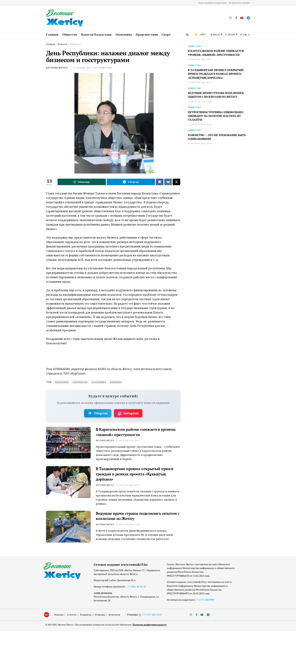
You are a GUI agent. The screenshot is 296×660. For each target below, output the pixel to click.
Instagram (131, 413)
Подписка (86, 614)
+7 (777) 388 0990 (205, 599)
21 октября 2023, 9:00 (84, 67)
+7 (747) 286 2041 (152, 614)
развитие (116, 381)
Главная (52, 34)
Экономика (123, 34)
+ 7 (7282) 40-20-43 (136, 586)
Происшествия (147, 34)
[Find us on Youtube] (241, 18)
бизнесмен (62, 381)
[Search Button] (187, 34)
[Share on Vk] (168, 182)
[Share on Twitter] (176, 182)
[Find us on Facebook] (236, 18)
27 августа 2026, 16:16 (199, 124)
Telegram (101, 413)
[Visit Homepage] (65, 18)
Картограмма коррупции (212, 2)
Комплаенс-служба (239, 2)
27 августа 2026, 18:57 (127, 440)
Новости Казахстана (96, 34)
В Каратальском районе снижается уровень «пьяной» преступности (136, 432)
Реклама (100, 614)
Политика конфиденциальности (149, 624)
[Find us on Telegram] (248, 18)
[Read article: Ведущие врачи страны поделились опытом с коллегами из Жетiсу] (68, 527)
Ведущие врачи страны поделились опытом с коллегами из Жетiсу (216, 95)
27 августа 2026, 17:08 (127, 524)
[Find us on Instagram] (230, 18)
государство (80, 381)
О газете (72, 614)
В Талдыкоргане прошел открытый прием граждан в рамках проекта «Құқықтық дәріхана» (134, 474)
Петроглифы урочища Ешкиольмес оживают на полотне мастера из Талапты (216, 116)
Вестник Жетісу (57, 67)
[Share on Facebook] (159, 182)
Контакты (114, 614)
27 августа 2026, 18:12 (127, 485)
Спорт (166, 34)
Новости (62, 44)
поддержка (99, 381)
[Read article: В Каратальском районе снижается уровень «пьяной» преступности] (68, 443)
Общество (69, 34)
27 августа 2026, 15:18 (199, 143)
